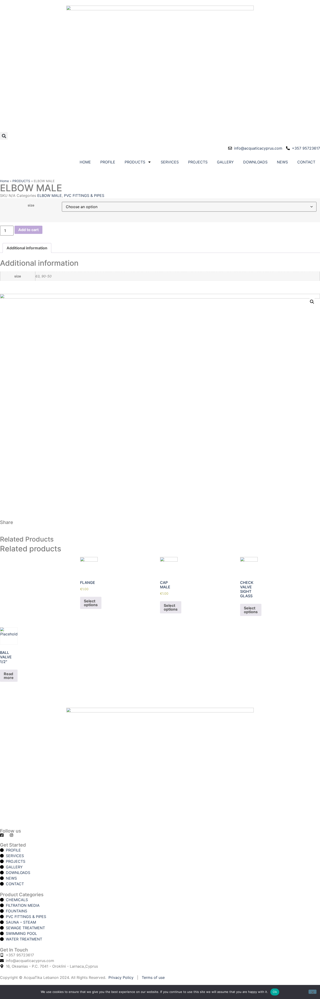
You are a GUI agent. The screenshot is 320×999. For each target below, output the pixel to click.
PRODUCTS (135, 162)
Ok (275, 992)
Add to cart (28, 229)
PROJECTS (198, 162)
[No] (312, 992)
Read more (9, 675)
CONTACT (306, 162)
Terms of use (153, 977)
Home (4, 181)
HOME (85, 162)
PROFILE (107, 162)
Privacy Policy (121, 977)
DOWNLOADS (255, 162)
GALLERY (225, 162)
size (31, 205)
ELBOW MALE (49, 195)
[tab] (27, 248)
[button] (4, 136)
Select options (91, 603)
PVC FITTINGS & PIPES (84, 195)
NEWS (282, 162)
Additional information (27, 248)
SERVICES (170, 162)
